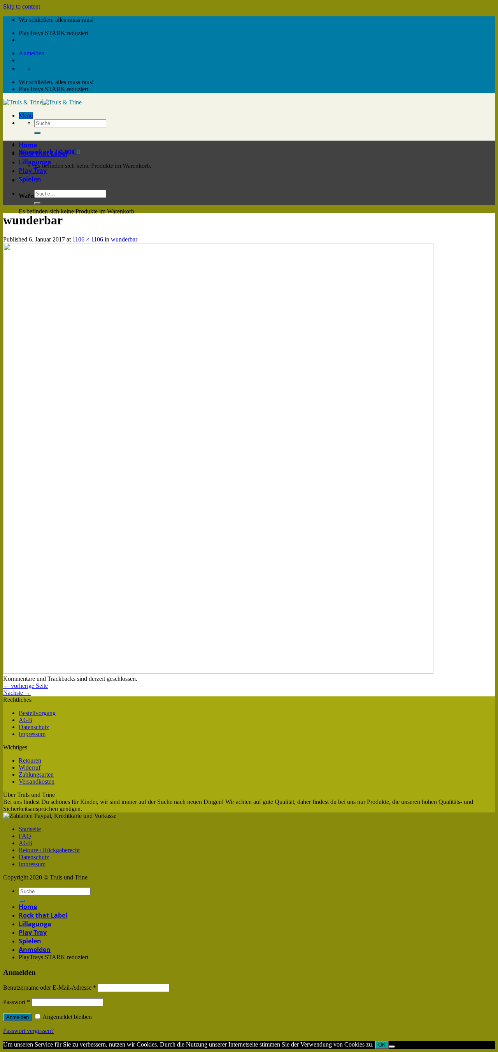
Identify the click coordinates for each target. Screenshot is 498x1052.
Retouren (30, 760)
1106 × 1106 (87, 239)
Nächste (17, 692)
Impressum (32, 734)
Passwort (16, 1002)
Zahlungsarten (36, 774)
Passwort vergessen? (28, 1030)
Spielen (30, 179)
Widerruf (29, 767)
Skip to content (21, 6)
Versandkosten (36, 781)
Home (28, 145)
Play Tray (33, 170)
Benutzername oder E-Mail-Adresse (49, 987)
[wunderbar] (218, 671)
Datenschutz (34, 727)
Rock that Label (43, 153)
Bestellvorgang (37, 713)
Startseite (30, 829)
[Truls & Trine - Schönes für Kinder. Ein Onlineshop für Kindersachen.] (42, 102)
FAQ (25, 836)
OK (382, 1045)
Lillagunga (35, 162)
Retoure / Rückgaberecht (49, 850)
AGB (25, 720)
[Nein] (392, 1046)
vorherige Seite (25, 685)
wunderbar (124, 239)
